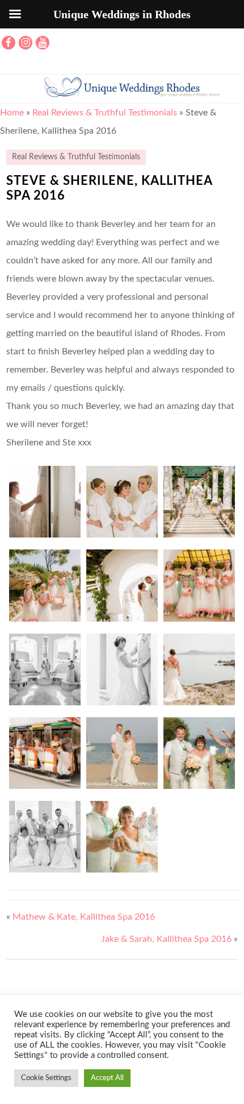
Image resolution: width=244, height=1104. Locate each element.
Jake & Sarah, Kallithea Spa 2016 (166, 939)
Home (12, 112)
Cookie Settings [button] (46, 1078)
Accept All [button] (107, 1078)
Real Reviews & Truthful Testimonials (104, 112)
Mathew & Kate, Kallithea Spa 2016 (83, 916)
